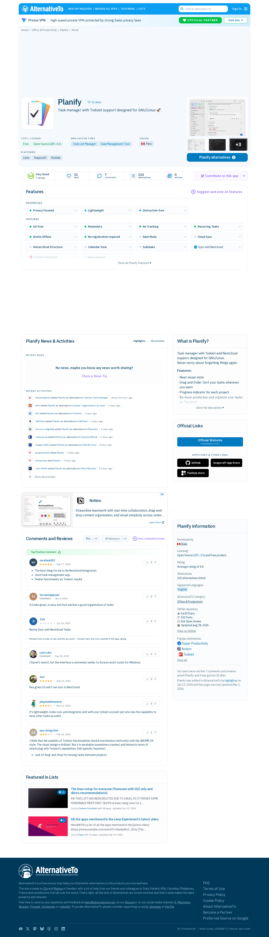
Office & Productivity (190, 601)
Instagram (48, 906)
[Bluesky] (42, 929)
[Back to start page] (44, 8)
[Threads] (49, 929)
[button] (94, 102)
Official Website (210, 441)
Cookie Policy (213, 900)
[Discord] (21, 929)
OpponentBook (89, 436)
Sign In (236, 9)
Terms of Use (214, 888)
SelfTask (83, 421)
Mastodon (183, 902)
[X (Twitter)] (28, 929)
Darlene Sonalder (88, 808)
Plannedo (93, 429)
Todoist (189, 654)
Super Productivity (195, 643)
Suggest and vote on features (219, 192)
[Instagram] (56, 929)
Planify (61, 397)
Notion (186, 649)
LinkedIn (64, 906)
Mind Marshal (88, 468)
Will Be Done (89, 444)
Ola (45, 888)
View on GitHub (186, 631)
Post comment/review (151, 538)
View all (182, 660)
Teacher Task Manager (96, 397)
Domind (77, 413)
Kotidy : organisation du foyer (89, 405)
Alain (184, 544)
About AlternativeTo (219, 906)
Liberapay (155, 906)
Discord (129, 902)
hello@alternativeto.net (100, 902)
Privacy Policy (214, 894)
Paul (81, 834)
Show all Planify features (134, 263)
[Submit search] (182, 8)
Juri (42, 677)
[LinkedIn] (63, 929)
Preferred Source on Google (225, 918)
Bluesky (24, 906)
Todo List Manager (84, 144)
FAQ (206, 883)
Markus (58, 888)
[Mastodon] (35, 929)
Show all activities (45, 477)
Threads (35, 906)
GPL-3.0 (55, 144)
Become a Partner (218, 912)
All (89, 538)
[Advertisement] (134, 63)
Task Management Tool (115, 144)
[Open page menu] (246, 9)
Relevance (114, 538)
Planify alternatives (214, 157)
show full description (210, 408)
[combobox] (203, 9)
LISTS (141, 9)
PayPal (169, 906)
